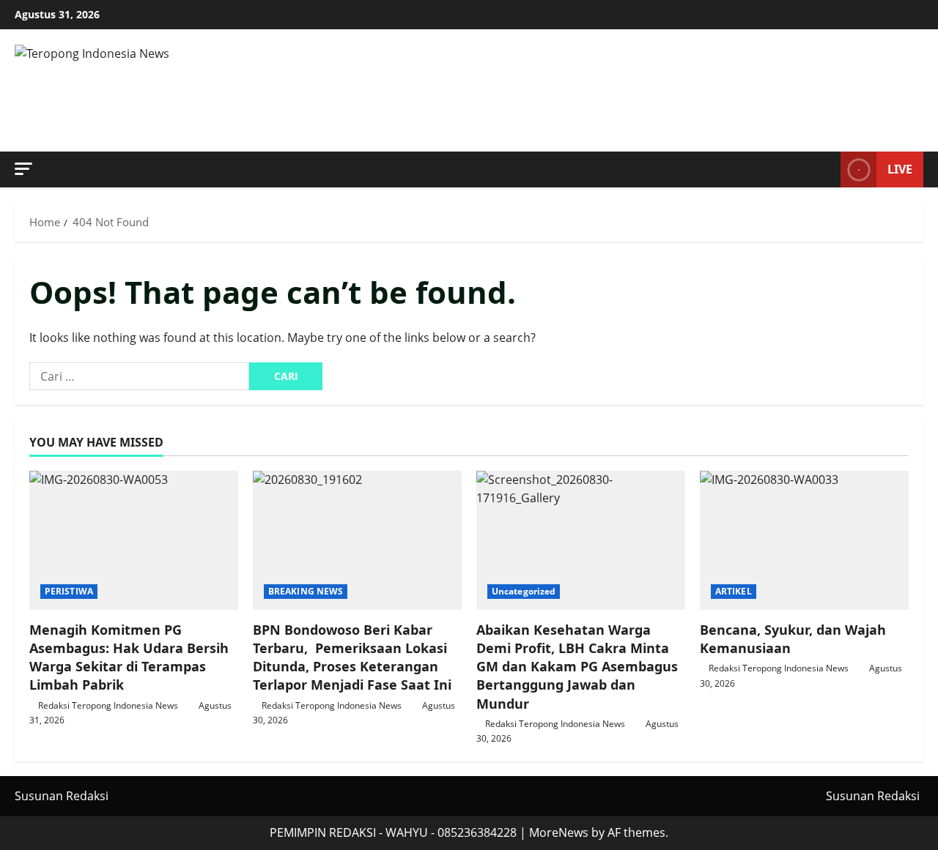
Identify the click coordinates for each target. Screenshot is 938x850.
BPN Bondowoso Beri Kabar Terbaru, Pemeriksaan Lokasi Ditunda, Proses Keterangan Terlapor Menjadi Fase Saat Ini (352, 657)
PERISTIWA (69, 591)
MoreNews (558, 832)
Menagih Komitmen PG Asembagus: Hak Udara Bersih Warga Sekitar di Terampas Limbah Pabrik (129, 657)
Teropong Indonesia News (285, 91)
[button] (23, 169)
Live (899, 169)
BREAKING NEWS (305, 591)
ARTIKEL (733, 591)
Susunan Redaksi (61, 796)
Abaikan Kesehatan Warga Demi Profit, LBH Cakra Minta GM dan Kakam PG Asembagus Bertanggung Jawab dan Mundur (577, 666)
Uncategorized (523, 591)
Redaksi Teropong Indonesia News (108, 705)
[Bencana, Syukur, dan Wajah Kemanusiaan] (804, 540)
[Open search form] (825, 170)
